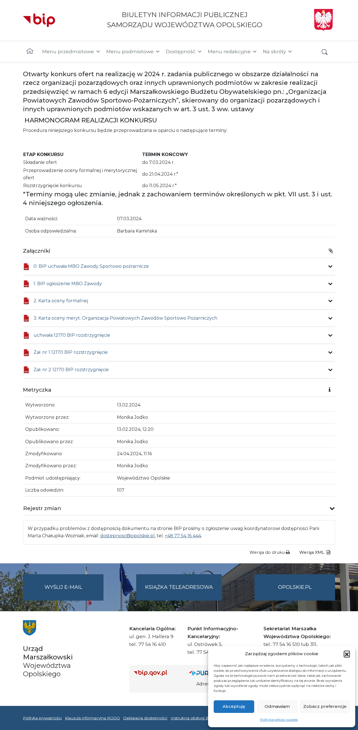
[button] (347, 654)
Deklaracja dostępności (145, 718)
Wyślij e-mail (73, 592)
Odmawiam (277, 706)
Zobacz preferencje (325, 706)
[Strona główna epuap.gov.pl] (207, 672)
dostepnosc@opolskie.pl (127, 535)
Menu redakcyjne (229, 51)
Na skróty (274, 51)
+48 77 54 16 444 (183, 535)
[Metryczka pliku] (330, 266)
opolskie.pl (295, 587)
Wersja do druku (267, 552)
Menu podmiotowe (130, 51)
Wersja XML (312, 552)
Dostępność (181, 51)
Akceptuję (234, 706)
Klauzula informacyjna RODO (92, 718)
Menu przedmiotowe (68, 51)
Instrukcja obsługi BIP (192, 718)
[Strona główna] (30, 51)
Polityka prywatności (42, 718)
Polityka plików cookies (279, 719)
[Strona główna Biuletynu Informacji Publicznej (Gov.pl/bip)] (157, 672)
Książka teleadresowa (179, 587)
